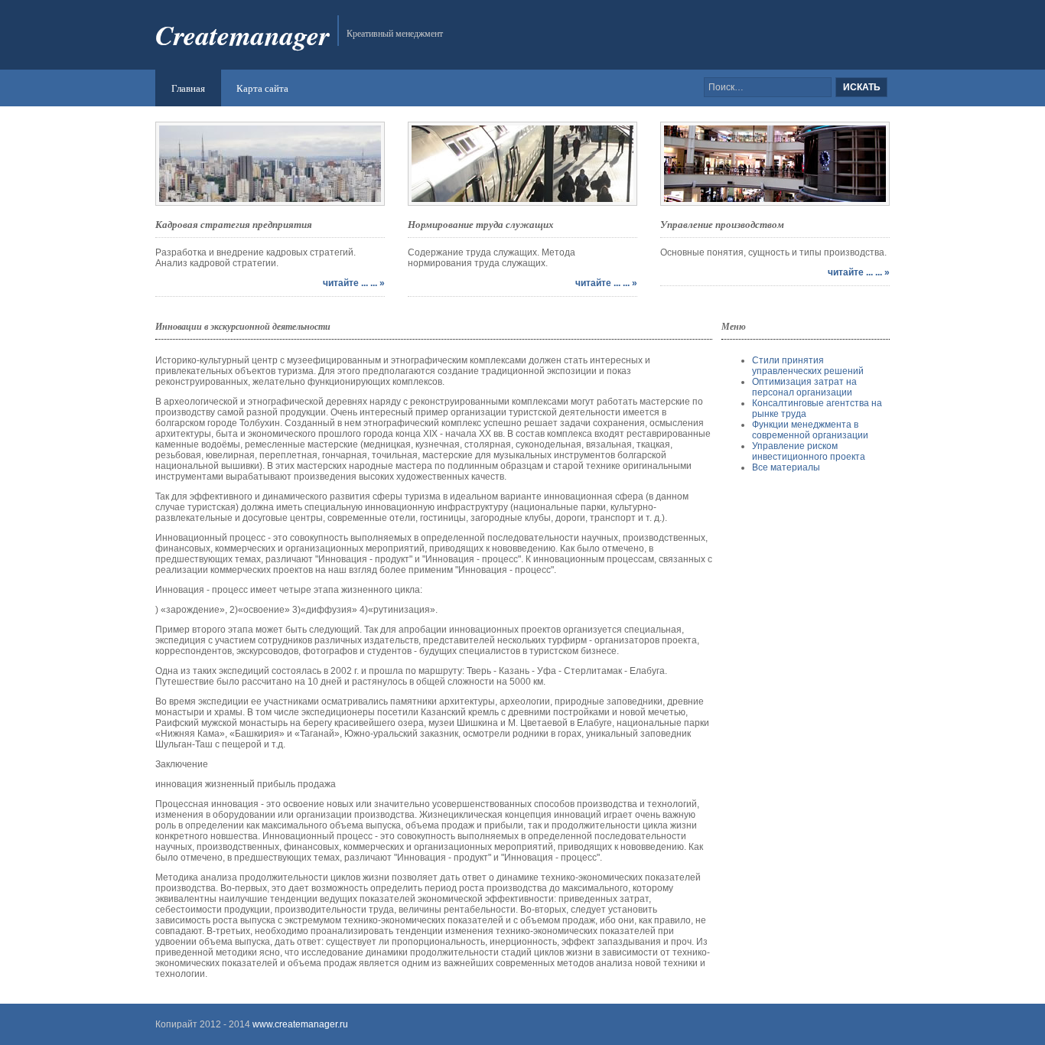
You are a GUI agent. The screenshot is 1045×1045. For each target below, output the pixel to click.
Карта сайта (262, 88)
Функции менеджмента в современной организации (810, 430)
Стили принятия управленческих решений (808, 365)
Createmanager (242, 34)
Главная (188, 88)
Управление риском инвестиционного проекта (808, 451)
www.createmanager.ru (299, 1024)
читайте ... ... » (354, 283)
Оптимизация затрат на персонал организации (804, 387)
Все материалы (786, 467)
